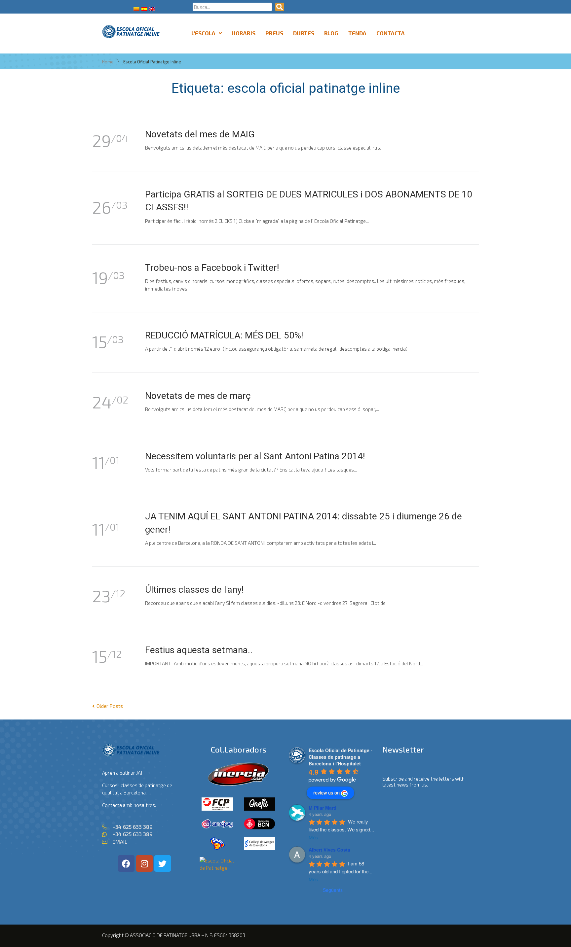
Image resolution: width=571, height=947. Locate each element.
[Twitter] (162, 863)
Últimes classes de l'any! (194, 589)
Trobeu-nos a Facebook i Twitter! (212, 267)
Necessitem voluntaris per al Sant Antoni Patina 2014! (255, 456)
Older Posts (107, 706)
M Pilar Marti (322, 807)
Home (108, 61)
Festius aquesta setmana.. (198, 650)
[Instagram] (144, 863)
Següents (333, 890)
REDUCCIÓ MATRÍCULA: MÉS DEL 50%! (224, 335)
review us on (326, 792)
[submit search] (279, 7)
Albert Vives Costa (329, 849)
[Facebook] (126, 863)
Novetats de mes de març (197, 395)
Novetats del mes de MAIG (200, 134)
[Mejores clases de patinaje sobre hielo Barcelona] (217, 868)
